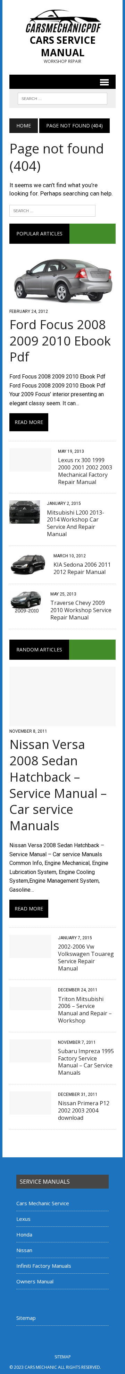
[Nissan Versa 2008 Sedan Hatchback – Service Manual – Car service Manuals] (62, 721)
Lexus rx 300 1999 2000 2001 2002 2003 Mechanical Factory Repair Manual (85, 470)
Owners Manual (34, 1281)
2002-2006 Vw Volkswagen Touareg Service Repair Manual (86, 957)
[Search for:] (52, 210)
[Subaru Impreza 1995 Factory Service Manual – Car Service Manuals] (30, 1058)
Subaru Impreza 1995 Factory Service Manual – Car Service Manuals (86, 1061)
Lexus (23, 1218)
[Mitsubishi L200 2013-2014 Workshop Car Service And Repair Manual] (24, 519)
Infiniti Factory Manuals (43, 1265)
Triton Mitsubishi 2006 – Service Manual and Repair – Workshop (85, 1009)
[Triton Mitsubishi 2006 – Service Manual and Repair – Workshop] (30, 1005)
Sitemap (26, 1317)
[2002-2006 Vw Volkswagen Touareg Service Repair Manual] (30, 953)
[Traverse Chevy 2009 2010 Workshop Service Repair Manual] (26, 610)
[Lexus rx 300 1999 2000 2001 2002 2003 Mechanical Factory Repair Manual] (30, 467)
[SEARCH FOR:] (62, 98)
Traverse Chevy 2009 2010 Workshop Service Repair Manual (80, 610)
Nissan (24, 1250)
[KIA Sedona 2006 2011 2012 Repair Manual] (28, 571)
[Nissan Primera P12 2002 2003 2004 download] (30, 1110)
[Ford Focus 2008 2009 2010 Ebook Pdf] (62, 302)
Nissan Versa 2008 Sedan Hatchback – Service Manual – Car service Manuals (58, 785)
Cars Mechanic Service (42, 1203)
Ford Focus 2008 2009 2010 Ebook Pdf (60, 341)
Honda (24, 1234)
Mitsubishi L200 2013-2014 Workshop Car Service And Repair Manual (75, 523)
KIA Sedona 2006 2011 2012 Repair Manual (82, 568)
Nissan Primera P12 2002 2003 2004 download (83, 1110)
